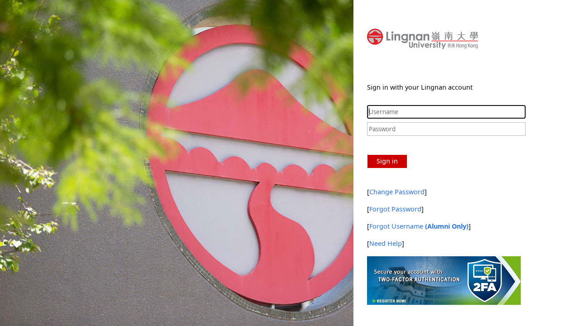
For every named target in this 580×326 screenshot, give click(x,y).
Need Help (385, 243)
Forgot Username (419, 226)
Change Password (397, 191)
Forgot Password (395, 209)
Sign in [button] (387, 161)
